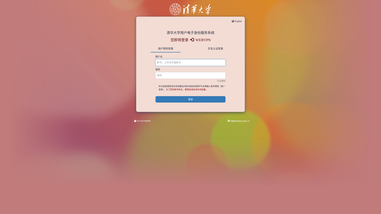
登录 (190, 99)
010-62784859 (144, 120)
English (238, 21)
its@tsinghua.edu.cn (240, 120)
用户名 (159, 56)
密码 (157, 69)
